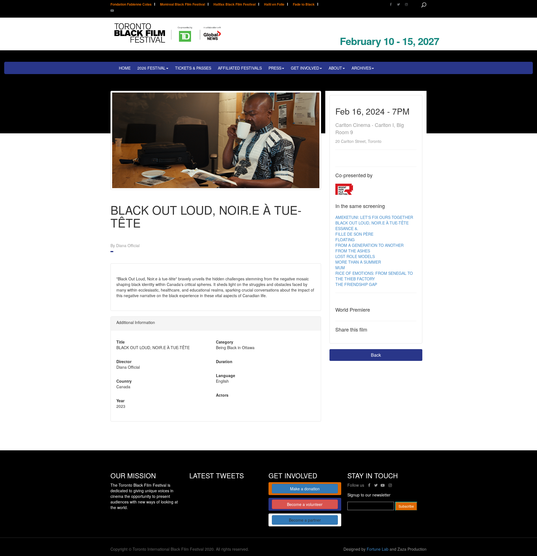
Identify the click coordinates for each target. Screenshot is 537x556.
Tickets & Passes (193, 68)
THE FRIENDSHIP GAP (356, 284)
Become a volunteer (304, 504)
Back (376, 355)
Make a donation (305, 488)
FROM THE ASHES (352, 251)
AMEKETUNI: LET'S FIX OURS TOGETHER (374, 217)
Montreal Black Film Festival (182, 5)
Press (274, 68)
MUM (340, 267)
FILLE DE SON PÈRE (354, 234)
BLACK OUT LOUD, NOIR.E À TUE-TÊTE (372, 223)
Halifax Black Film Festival (234, 5)
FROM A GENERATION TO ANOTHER (369, 245)
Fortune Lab (377, 549)
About (335, 68)
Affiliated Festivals (240, 68)
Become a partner (305, 520)
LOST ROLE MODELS (355, 256)
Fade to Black (304, 5)
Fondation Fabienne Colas (131, 5)
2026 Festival (151, 68)
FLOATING (345, 239)
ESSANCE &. (346, 228)
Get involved (305, 68)
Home (125, 68)
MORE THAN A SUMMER (358, 262)
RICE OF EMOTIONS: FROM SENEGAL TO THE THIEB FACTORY (374, 275)
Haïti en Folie (274, 5)
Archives (361, 68)
